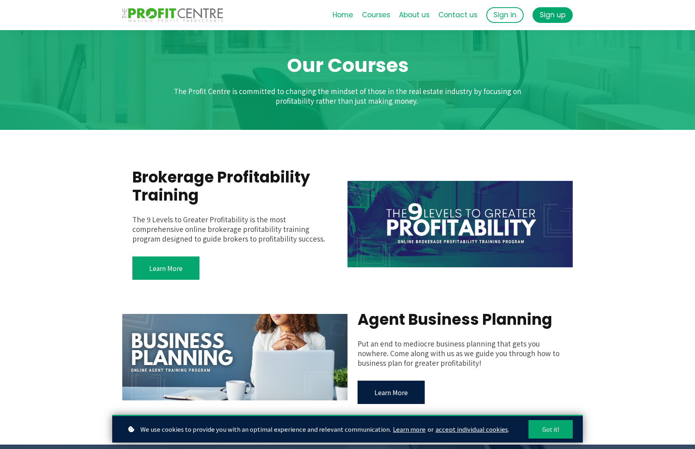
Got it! (550, 429)
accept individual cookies (472, 429)
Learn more (409, 429)
